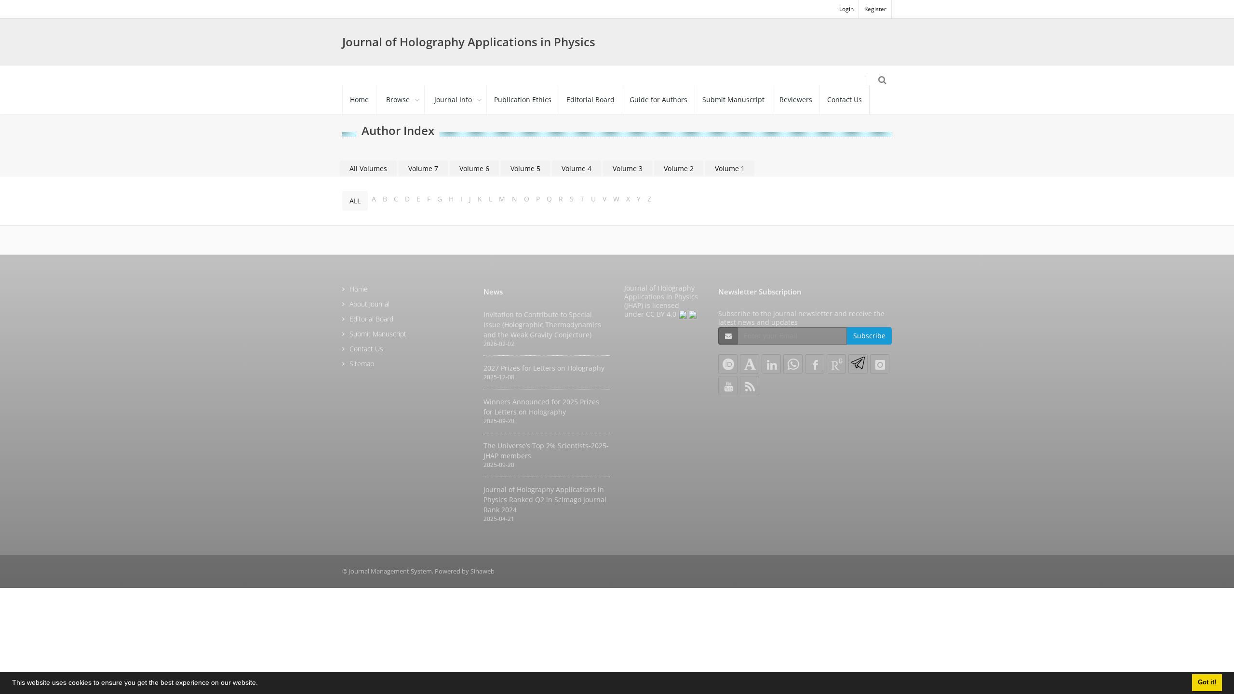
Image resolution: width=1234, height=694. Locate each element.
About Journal (369, 303)
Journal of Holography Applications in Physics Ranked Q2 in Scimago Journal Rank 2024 (544, 499)
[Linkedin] (771, 364)
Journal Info (453, 99)
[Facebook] (814, 364)
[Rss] (749, 385)
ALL (355, 200)
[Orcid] (728, 364)
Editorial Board (590, 99)
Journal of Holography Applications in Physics (468, 42)
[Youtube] (728, 385)
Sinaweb (482, 571)
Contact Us (844, 99)
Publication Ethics (522, 99)
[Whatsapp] (793, 364)
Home (359, 99)
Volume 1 (730, 168)
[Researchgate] (836, 364)
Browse (398, 99)
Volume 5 (525, 168)
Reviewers (795, 99)
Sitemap (361, 363)
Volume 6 (474, 168)
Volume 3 (628, 168)
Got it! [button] (1207, 682)
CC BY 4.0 (662, 314)
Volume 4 (576, 168)
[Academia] (749, 364)
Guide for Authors (658, 99)
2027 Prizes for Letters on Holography (543, 368)
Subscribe (869, 335)
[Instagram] (879, 364)
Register (875, 9)
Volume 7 (423, 168)
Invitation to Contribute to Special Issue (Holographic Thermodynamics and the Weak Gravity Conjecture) (542, 324)
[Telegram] (858, 364)
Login (846, 9)
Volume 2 (679, 168)
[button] (261, 683)
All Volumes (368, 168)
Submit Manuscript (733, 99)
